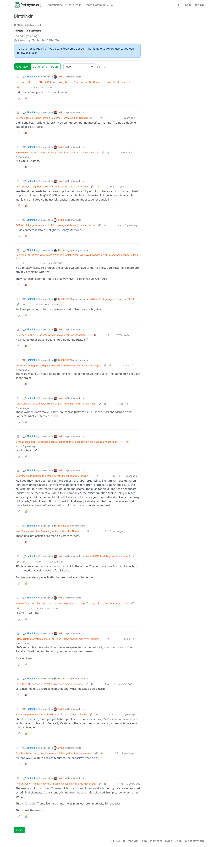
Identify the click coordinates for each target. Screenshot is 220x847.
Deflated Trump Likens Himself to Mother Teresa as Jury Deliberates (53, 117)
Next (19, 830)
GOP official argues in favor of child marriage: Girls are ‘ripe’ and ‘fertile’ (55, 225)
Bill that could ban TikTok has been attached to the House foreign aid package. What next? (66, 441)
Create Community (96, 5)
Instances (156, 841)
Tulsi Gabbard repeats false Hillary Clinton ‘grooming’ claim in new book (55, 403)
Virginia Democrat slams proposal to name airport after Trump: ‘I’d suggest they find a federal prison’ (71, 603)
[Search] (179, 4)
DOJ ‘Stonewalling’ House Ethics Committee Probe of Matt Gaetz (51, 186)
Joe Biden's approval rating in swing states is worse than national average (56, 152)
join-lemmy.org (194, 841)
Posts (54, 66)
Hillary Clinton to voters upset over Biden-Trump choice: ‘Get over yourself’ (57, 638)
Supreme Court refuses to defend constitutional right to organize (51, 475)
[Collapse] (18, 76)
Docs (168, 841)
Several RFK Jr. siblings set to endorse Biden (110, 556)
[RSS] (104, 66)
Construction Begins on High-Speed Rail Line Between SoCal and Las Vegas (58, 365)
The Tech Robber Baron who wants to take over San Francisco (50, 334)
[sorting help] (98, 66)
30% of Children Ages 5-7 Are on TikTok (112, 299)
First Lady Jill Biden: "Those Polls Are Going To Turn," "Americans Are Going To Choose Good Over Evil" (73, 82)
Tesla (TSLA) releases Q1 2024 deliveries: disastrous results (48, 683)
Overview (22, 66)
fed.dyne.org (31, 5)
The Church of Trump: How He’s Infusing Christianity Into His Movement (55, 783)
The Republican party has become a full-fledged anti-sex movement (53, 753)
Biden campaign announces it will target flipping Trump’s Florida (51, 714)
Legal (143, 841)
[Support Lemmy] (112, 4)
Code (178, 841)
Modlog (133, 841)
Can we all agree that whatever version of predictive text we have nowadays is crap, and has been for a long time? (76, 256)
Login (187, 5)
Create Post (73, 5)
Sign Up (199, 5)
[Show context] (135, 82)
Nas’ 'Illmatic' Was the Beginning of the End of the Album (47, 531)
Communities (54, 5)
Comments (40, 66)
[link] (18, 87)
